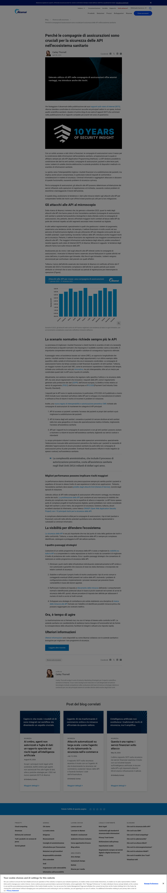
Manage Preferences (151, 883)
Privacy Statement (13, 891)
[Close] (163, 883)
